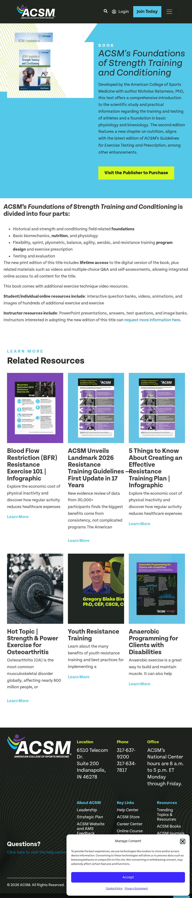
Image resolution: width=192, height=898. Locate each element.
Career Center (129, 824)
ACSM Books (169, 826)
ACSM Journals (171, 833)
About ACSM (89, 802)
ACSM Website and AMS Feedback (90, 829)
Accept (128, 877)
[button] (182, 841)
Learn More (18, 516)
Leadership (87, 810)
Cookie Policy (114, 888)
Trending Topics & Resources (166, 815)
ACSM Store (128, 817)
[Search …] (106, 11)
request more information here (152, 319)
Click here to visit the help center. (37, 852)
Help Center (127, 810)
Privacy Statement (136, 888)
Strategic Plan (90, 817)
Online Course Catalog (130, 833)
